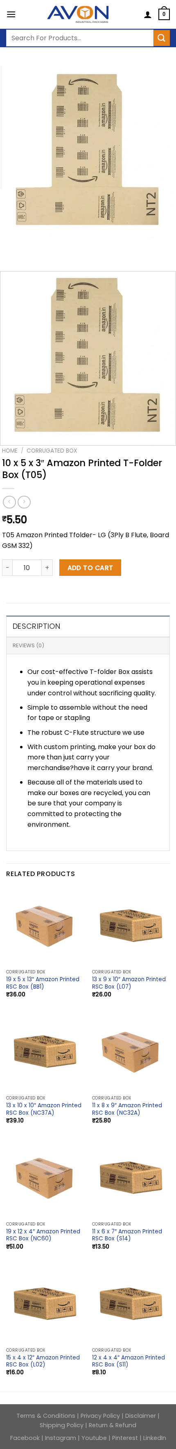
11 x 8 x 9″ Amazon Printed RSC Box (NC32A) (127, 1109)
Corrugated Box (52, 451)
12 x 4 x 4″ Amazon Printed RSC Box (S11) (128, 1361)
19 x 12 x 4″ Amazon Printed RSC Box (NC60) (43, 1235)
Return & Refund (112, 1425)
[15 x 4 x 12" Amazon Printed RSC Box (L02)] (45, 1304)
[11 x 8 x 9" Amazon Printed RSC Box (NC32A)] (131, 1052)
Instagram (60, 1438)
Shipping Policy (61, 1425)
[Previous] (10, 246)
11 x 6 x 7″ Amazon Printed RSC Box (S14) (127, 1235)
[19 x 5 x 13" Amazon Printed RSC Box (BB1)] (45, 926)
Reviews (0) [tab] (28, 645)
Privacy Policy (101, 1416)
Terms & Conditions (46, 1416)
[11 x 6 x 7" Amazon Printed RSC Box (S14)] (131, 1178)
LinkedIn (154, 1438)
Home (10, 451)
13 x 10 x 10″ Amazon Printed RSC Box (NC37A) (43, 1109)
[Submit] (161, 38)
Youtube (94, 1438)
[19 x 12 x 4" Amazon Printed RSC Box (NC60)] (45, 1178)
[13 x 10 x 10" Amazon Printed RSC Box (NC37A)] (45, 1052)
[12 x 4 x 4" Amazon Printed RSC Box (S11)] (131, 1304)
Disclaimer (140, 1416)
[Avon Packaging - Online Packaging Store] (77, 14)
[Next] (33, 246)
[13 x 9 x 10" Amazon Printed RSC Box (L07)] (131, 926)
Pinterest (125, 1438)
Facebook (25, 1438)
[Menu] (11, 14)
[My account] (148, 14)
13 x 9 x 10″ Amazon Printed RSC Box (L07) (129, 983)
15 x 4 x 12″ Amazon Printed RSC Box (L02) (43, 1361)
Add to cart (90, 568)
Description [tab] (36, 626)
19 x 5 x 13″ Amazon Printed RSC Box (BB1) (42, 983)
